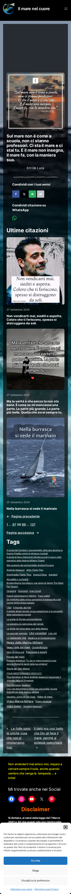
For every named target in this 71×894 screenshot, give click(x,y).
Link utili (52, 633)
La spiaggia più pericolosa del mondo (25, 624)
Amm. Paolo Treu (34, 570)
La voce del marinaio (17, 633)
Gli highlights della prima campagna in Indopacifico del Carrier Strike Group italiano (34, 601)
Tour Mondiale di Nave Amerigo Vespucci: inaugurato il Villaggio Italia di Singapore (34, 679)
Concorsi (23, 591)
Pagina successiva (23, 533)
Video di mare (45, 696)
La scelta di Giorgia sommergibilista (24, 619)
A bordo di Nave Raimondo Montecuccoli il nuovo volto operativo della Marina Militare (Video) (34, 559)
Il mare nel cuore (34, 8)
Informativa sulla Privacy (46, 889)
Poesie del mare (16, 656)
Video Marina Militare (20, 701)
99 (24, 524)
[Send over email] (32, 194)
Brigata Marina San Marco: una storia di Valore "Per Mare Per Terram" (35, 585)
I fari (9, 607)
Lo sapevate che (16, 638)
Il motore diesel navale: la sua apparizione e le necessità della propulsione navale (34, 613)
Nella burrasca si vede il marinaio (32, 508)
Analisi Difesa (40, 574)
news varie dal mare (18, 647)
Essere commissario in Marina (21, 595)
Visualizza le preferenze (35, 880)
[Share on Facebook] (15, 194)
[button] (65, 827)
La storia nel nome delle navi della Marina (27, 628)
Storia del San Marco (18, 668)
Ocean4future (40, 647)
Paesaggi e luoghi (36, 652)
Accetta (35, 860)
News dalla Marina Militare (24, 642)
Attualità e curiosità (17, 579)
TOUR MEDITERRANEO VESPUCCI (24, 673)
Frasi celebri (44, 595)
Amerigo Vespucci (15, 570)
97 (14, 524)
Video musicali (43, 701)
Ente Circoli (35, 591)
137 (33, 524)
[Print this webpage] (40, 194)
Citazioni (11, 591)
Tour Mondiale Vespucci (19, 685)
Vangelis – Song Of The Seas (21, 696)
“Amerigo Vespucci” (32, 706)
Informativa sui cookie (21, 889)
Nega (35, 870)
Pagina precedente (23, 516)
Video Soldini (14, 706)
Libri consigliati (37, 633)
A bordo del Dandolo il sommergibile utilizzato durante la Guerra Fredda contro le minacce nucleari (34, 552)
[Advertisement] (35, 46)
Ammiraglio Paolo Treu (19, 574)
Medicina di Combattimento (42, 638)
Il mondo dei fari (22, 607)
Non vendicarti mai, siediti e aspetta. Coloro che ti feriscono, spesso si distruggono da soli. (34, 319)
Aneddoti (53, 574)
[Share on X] (24, 194)
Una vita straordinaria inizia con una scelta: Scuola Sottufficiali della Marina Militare (32, 690)
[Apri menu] (66, 9)
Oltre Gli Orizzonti (15, 652)
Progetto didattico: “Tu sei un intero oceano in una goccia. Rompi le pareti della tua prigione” (31, 662)
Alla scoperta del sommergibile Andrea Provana (30, 565)
